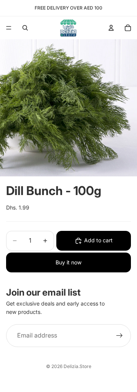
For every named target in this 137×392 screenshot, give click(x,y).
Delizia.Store (77, 366)
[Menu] (9, 28)
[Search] (25, 27)
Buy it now (68, 262)
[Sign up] (119, 336)
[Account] (111, 27)
